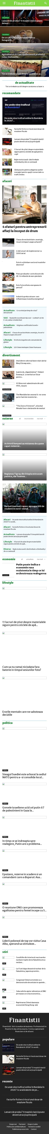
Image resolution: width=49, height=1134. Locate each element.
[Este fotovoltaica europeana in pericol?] (8, 288)
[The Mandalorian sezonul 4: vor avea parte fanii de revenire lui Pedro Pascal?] (8, 397)
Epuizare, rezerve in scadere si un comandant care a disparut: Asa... (22, 876)
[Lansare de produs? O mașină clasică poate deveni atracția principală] (7, 141)
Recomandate (28, 419)
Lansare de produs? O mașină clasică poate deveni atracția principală (24, 535)
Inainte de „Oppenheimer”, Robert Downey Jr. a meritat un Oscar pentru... (30, 374)
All (20, 419)
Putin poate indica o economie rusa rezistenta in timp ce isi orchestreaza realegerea (31, 569)
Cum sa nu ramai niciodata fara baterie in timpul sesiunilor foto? (21, 668)
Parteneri (22, 1124)
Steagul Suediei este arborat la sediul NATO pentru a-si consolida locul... (24, 776)
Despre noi (13, 1124)
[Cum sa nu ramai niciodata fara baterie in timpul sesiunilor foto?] (24, 648)
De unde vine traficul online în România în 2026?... (23, 119)
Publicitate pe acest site (20, 1129)
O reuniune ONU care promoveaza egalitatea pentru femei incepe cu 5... (24, 909)
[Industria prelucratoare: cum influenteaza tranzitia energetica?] (8, 299)
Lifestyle (8, 340)
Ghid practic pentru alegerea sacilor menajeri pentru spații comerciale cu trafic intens (29, 172)
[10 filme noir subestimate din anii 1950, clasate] (8, 386)
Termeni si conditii (34, 1127)
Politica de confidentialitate (16, 1127)
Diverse (7, 549)
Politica (5, 770)
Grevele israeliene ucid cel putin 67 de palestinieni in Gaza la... (23, 809)
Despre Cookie (33, 1124)
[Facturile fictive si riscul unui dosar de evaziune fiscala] (7, 131)
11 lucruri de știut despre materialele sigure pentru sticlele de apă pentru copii (28, 151)
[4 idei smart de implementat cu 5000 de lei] (8, 254)
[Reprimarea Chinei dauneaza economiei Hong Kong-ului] (8, 1005)
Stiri (6, 318)
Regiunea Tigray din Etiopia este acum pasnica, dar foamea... (23, 475)
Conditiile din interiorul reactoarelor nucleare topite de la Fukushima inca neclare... (31, 959)
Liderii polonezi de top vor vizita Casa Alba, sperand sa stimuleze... (24, 942)
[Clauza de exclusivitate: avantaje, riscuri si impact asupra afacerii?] (8, 242)
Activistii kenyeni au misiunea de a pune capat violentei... (24, 444)
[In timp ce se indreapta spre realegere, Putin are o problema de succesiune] (24, 827)
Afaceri (7, 332)
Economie (5, 575)
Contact (34, 1129)
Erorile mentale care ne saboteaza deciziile (22, 713)
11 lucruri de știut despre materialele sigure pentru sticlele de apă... (22, 543)
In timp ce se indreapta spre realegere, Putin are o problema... (22, 842)
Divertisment (7, 367)
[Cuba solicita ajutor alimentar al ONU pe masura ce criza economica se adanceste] (8, 994)
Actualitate (5, 18)
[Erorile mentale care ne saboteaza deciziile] (24, 693)
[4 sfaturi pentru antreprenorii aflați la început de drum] (24, 204)
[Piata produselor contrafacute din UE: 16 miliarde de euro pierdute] (8, 277)
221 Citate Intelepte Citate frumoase (27, 347)
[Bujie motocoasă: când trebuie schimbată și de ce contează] (7, 162)
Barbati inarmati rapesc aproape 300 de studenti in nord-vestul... (24, 507)
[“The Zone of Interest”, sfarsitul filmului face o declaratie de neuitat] (8, 411)
